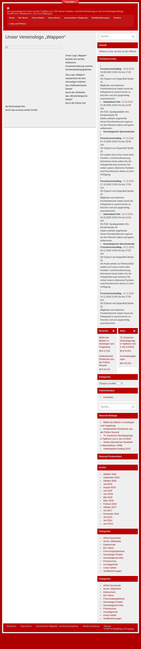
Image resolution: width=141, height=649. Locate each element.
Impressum (11, 626)
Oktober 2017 (109, 507)
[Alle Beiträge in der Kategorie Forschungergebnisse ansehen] (113, 331)
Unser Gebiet (38, 18)
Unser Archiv (54, 18)
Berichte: (104, 331)
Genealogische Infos (113, 558)
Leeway (130, 629)
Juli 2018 (107, 491)
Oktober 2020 (109, 481)
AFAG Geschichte (112, 538)
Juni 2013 (108, 524)
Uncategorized (110, 564)
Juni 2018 (108, 494)
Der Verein (23, 18)
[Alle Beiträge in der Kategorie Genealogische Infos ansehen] (134, 331)
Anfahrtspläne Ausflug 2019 (116, 449)
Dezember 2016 (111, 514)
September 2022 (111, 477)
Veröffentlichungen (101, 18)
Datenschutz (109, 544)
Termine (117, 18)
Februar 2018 (109, 504)
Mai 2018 (107, 497)
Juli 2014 (107, 520)
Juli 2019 (107, 484)
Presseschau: (110, 561)
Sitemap (107, 626)
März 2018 (108, 500)
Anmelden (108, 397)
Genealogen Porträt (112, 554)
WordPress (118, 629)
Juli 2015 (107, 517)
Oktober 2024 (109, 474)
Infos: (123, 331)
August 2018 (109, 487)
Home (12, 18)
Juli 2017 (107, 510)
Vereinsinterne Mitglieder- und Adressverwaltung (57, 626)
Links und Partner (17, 24)
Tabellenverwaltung (90, 626)
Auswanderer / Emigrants (76, 18)
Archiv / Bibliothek (112, 541)
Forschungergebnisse (114, 551)
